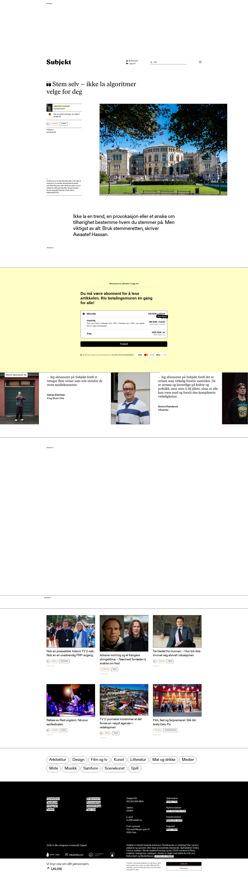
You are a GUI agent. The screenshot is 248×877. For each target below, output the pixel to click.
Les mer (56, 868)
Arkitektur (57, 760)
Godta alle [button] (183, 864)
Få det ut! (57, 117)
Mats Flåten (172, 830)
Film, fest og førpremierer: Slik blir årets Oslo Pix (174, 722)
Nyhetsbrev (53, 798)
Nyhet (115, 669)
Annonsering (93, 802)
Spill (134, 769)
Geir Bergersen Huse (176, 811)
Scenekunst (105, 669)
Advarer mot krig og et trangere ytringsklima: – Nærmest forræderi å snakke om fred (123, 659)
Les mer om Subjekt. (164, 856)
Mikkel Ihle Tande (174, 820)
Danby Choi (171, 802)
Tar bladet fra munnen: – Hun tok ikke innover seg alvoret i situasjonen (176, 653)
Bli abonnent (93, 798)
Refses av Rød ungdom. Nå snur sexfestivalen (67, 722)
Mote (53, 769)
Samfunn (55, 123)
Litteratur (138, 760)
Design (78, 760)
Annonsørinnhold (170, 730)
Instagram (52, 806)
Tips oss (91, 809)
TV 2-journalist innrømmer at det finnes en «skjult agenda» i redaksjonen (121, 723)
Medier (54, 661)
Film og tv (157, 730)
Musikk (71, 769)
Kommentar (64, 661)
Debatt (63, 123)
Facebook (52, 802)
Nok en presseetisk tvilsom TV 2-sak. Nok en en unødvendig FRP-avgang (70, 653)
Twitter (50, 809)
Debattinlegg (93, 806)
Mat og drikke (163, 760)
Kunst (119, 760)
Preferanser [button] (184, 868)
